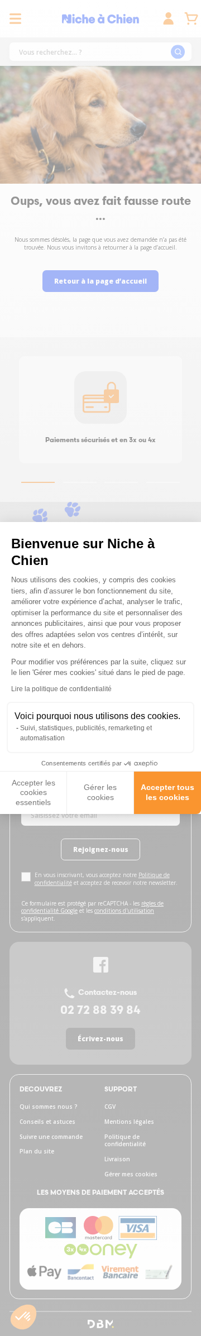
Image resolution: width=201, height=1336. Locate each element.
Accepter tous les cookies (167, 792)
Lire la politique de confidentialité (61, 689)
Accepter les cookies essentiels (33, 792)
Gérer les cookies (100, 792)
